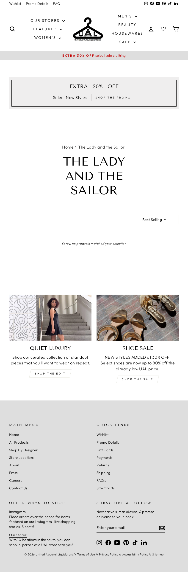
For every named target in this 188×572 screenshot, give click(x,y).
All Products (18, 442)
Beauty (127, 24)
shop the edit (50, 373)
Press (13, 473)
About (14, 465)
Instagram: (18, 512)
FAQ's (101, 480)
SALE (125, 41)
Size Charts (106, 488)
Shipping (104, 473)
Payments (105, 457)
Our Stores (45, 20)
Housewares (128, 33)
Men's (125, 16)
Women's (46, 37)
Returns (103, 465)
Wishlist (15, 3)
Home (68, 147)
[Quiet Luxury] (50, 318)
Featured (46, 29)
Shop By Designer (23, 450)
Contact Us (18, 488)
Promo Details (37, 3)
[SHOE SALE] (138, 318)
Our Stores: (18, 535)
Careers (15, 480)
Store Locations (21, 457)
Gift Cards (105, 450)
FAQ (56, 3)
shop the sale (137, 379)
